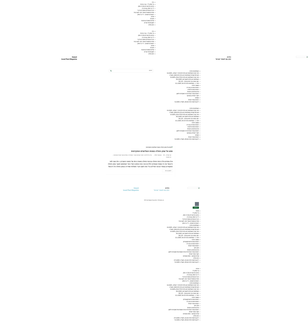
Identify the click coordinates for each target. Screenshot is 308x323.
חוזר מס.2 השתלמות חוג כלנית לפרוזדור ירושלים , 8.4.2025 (183, 73)
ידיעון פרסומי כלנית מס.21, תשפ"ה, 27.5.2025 (186, 260)
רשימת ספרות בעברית (193, 87)
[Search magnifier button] (111, 71)
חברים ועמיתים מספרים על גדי (145, 10)
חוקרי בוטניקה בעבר (138, 155)
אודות (152, 16)
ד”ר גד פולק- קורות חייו (148, 8)
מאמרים (131, 155)
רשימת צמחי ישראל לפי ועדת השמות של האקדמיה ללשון (184, 252)
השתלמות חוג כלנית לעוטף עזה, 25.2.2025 (187, 79)
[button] (77, 28)
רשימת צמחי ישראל (193, 99)
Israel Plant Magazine (69, 59)
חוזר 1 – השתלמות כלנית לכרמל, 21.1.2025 (187, 83)
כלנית (229, 57)
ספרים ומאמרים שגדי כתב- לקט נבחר (144, 12)
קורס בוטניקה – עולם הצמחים (191, 256)
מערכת (152, 18)
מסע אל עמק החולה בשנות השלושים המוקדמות (152, 151)
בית (153, 2)
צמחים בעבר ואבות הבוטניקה (121, 155)
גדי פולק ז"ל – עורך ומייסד (147, 4)
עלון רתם (196, 247)
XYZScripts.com (161, 200)
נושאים (197, 97)
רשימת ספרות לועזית (193, 89)
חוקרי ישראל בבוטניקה (193, 95)
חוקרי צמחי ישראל (194, 254)
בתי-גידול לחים (148, 155)
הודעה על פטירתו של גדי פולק (146, 6)
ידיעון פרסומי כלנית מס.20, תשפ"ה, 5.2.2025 (187, 102)
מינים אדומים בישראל (193, 91)
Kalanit (74, 57)
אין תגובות (168, 157)
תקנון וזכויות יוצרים (149, 22)
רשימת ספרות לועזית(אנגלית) (191, 241)
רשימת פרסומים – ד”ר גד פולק (145, 14)
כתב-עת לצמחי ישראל (223, 59)
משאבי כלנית (195, 85)
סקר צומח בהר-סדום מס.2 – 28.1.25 (189, 81)
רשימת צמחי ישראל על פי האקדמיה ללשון (188, 93)
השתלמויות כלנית (194, 71)
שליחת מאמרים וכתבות (147, 20)
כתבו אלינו (151, 24)
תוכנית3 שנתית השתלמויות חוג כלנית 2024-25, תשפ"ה (184, 75)
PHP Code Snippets (148, 200)
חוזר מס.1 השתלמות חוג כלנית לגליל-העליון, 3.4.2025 (184, 77)
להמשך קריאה (166, 170)
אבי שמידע (168, 155)
